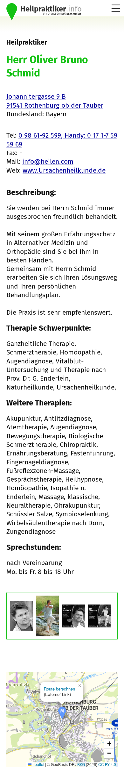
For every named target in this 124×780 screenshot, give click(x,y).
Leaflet (37, 764)
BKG (81, 764)
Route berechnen (59, 689)
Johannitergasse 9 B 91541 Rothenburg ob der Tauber (54, 100)
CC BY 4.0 (107, 764)
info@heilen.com (47, 161)
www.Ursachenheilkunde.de (64, 170)
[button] (62, 712)
